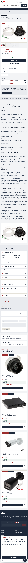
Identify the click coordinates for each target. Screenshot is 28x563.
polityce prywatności (8, 560)
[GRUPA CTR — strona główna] (3, 2)
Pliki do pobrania (13, 98)
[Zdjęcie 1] (3, 45)
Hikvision (11, 80)
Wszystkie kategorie (15, 8)
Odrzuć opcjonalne (13, 550)
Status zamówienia (18, 533)
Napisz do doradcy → (7, 92)
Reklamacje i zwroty (18, 532)
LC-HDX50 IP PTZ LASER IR (8, 376)
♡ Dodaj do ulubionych (14, 63)
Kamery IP (3, 530)
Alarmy (2, 535)
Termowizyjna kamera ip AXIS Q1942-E (10, 454)
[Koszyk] (26, 2)
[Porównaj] (24, 2)
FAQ (15, 535)
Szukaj (24, 5)
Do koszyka (14, 60)
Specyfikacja (6, 98)
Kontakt (16, 530)
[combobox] (11, 5)
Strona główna (3, 11)
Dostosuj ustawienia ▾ (6, 547)
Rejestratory (3, 532)
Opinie (19, 98)
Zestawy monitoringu (5, 533)
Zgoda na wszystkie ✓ (13, 557)
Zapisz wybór (13, 554)
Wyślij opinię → (6, 329)
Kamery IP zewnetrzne (10, 11)
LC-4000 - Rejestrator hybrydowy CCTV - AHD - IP (13, 415)
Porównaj (4, 75)
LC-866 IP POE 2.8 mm (7, 493)
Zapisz (23, 524)
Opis (2, 98)
